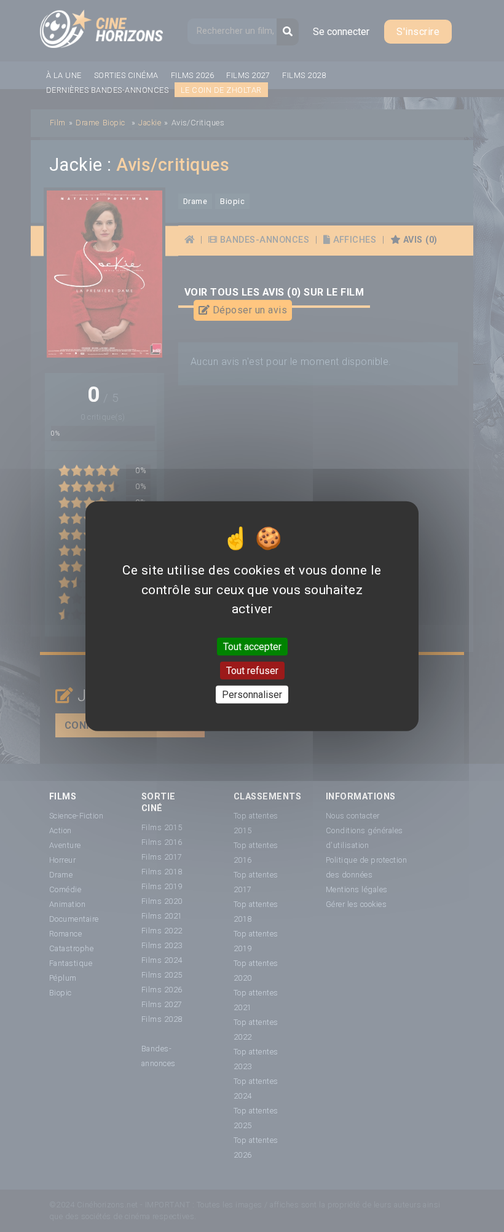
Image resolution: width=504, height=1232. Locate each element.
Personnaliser (252, 694)
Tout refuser (252, 670)
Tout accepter (252, 646)
